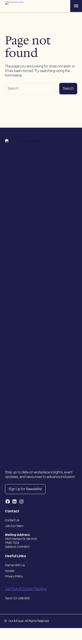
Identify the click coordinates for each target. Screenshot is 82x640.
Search (68, 88)
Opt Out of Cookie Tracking (25, 589)
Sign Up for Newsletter (25, 489)
